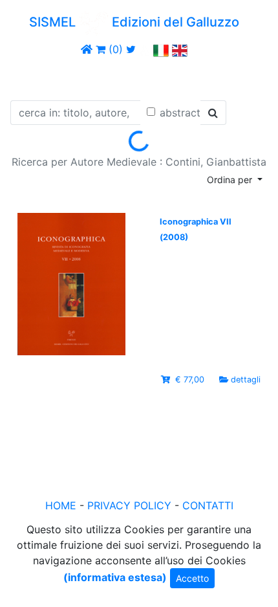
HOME (60, 505)
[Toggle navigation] (28, 76)
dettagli (246, 379)
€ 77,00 (189, 379)
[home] (86, 49)
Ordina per (231, 179)
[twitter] (131, 49)
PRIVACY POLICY (129, 505)
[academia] (145, 49)
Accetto (192, 578)
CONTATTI (207, 505)
